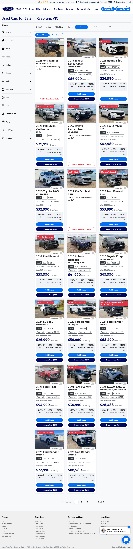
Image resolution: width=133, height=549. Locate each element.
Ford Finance (40, 536)
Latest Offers (40, 531)
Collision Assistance (76, 531)
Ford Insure (39, 539)
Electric (4, 521)
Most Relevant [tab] (81, 27)
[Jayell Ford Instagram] (130, 2)
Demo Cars (39, 524)
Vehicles (46, 9)
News (103, 524)
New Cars (38, 521)
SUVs (4, 526)
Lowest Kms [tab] (121, 27)
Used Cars (39, 526)
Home (31, 9)
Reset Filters (42, 35)
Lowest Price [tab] (108, 27)
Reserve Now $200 (81, 99)
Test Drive (39, 529)
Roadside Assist (74, 529)
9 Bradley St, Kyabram (87, 2)
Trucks (4, 529)
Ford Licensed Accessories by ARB (81, 534)
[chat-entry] (126, 540)
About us (105, 521)
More (96, 9)
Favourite (86, 57)
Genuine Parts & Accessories (79, 524)
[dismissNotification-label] (128, 527)
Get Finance (81, 94)
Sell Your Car (107, 9)
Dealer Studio (126, 547)
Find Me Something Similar (50, 99)
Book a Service (122, 9)
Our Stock (58, 9)
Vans (3, 531)
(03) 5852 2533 (106, 2)
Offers (38, 9)
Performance (7, 524)
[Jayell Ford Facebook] (127, 2)
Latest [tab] (95, 27)
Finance (69, 9)
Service (71, 521)
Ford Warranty (73, 526)
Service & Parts (83, 9)
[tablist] (101, 27)
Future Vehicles (8, 534)
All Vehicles (6, 536)
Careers (104, 526)
